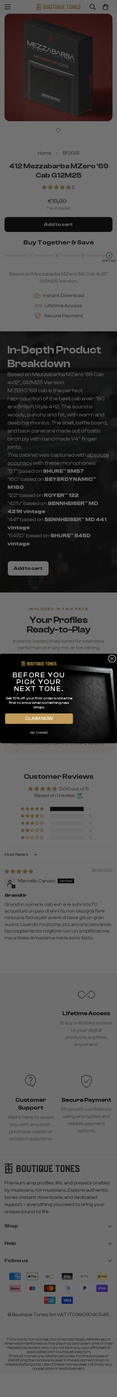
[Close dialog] (112, 658)
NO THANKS (39, 732)
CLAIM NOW (39, 718)
